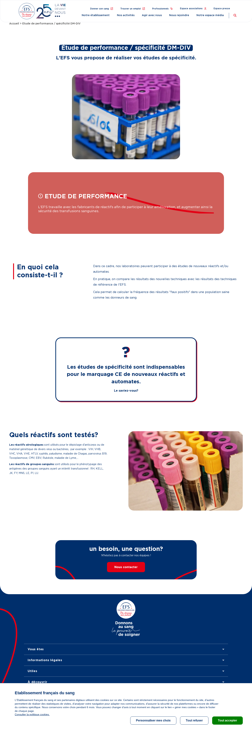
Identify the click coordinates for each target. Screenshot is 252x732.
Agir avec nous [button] (152, 15)
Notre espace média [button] (210, 15)
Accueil (14, 23)
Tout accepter (227, 720)
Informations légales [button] (45, 660)
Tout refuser (194, 720)
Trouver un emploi (130, 9)
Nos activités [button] (125, 15)
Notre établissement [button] (96, 15)
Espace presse (222, 8)
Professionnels (160, 9)
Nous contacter (126, 567)
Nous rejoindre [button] (179, 15)
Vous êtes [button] (36, 649)
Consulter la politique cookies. (32, 714)
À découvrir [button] (37, 682)
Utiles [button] (32, 671)
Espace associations (191, 8)
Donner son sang (99, 9)
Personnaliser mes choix (153, 720)
